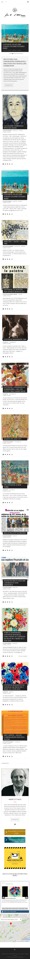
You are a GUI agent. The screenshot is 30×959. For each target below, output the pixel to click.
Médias (9, 643)
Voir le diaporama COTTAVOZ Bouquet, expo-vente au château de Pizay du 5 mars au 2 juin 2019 (14, 637)
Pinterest (7, 164)
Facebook (3, 164)
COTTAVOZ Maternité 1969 (15, 339)
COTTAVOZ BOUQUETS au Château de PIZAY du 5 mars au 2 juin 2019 (14, 687)
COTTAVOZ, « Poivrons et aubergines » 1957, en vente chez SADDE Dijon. (15, 389)
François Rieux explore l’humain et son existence (14, 583)
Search (28, 2)
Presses (9, 50)
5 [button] (21, 53)
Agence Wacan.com (19, 957)
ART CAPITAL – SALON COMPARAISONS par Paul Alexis (14, 737)
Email (12, 164)
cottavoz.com (9, 883)
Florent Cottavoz (7, 132)
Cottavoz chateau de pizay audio (9, 898)
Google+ (9, 164)
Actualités (5, 50)
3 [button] (16, 53)
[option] (15, 38)
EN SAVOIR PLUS (9, 85)
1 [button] (10, 53)
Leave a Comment (23, 656)
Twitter (5, 164)
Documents (10, 246)
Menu (2, 2)
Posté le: (10, 911)
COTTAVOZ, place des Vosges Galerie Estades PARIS (14, 196)
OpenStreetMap (21, 941)
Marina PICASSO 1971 (12, 439)
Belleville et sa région (15, 533)
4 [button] (18, 53)
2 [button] (13, 53)
